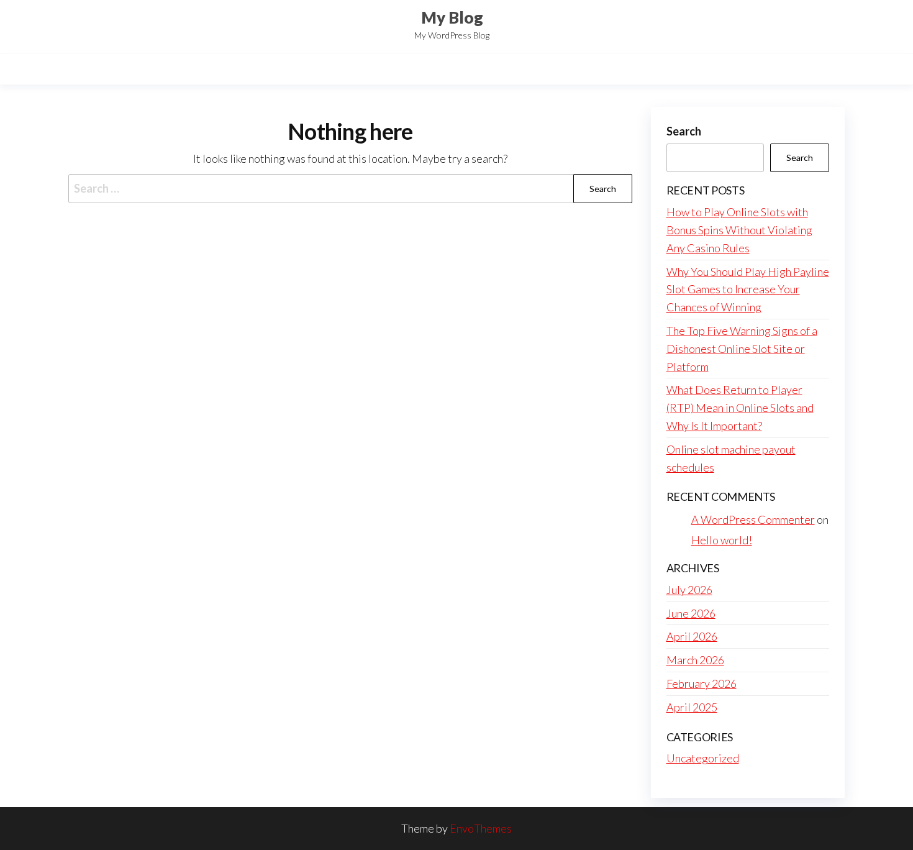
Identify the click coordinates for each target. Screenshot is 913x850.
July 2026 (689, 589)
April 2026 (691, 636)
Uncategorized (702, 758)
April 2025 (691, 707)
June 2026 (690, 613)
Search (683, 131)
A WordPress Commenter (753, 519)
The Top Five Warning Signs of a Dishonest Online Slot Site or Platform (741, 348)
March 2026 (695, 660)
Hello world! (721, 540)
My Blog (452, 17)
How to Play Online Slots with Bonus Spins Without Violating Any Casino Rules (739, 230)
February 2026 (701, 683)
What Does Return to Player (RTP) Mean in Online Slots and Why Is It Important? (740, 407)
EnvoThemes (481, 828)
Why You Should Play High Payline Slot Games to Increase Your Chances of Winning (747, 289)
